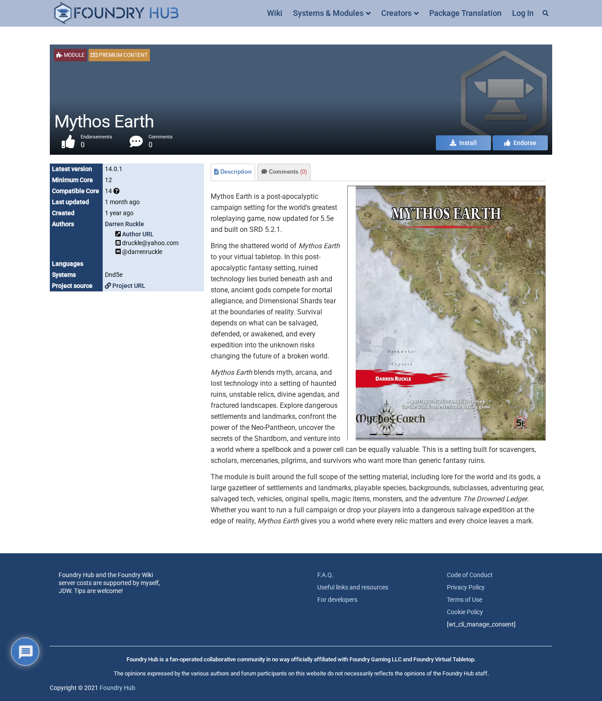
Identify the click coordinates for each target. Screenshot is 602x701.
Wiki (274, 13)
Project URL (128, 285)
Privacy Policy (466, 587)
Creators (396, 13)
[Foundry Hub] (116, 13)
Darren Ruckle (124, 223)
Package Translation (465, 13)
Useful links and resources (352, 587)
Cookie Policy (465, 611)
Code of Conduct (470, 574)
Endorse (524, 142)
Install (467, 142)
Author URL (138, 234)
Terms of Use (464, 599)
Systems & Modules (328, 13)
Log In (523, 13)
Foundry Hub (117, 687)
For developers (337, 599)
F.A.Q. (325, 574)
